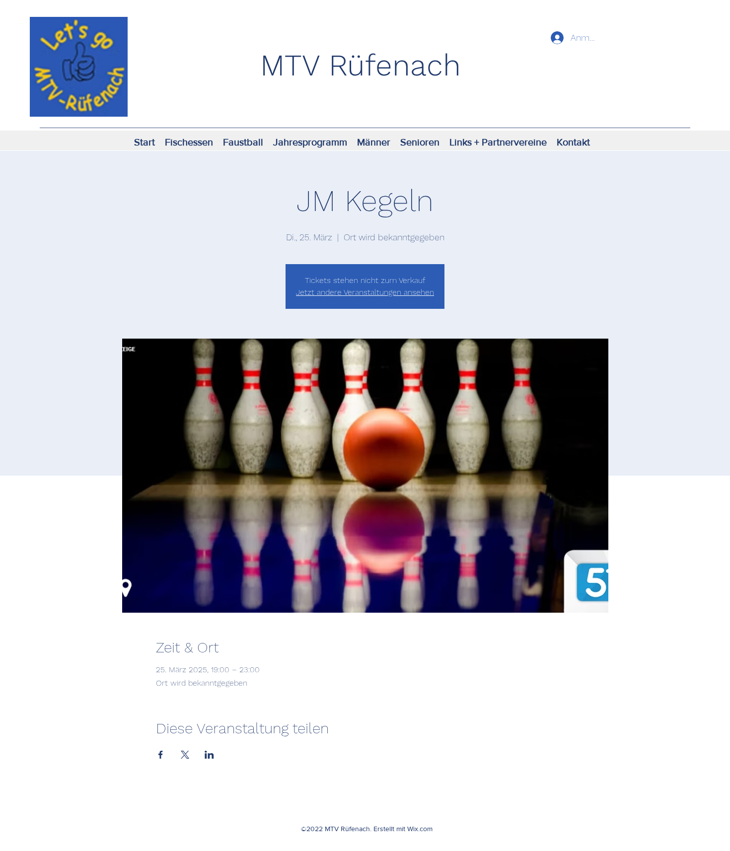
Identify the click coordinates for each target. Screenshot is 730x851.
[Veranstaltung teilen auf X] (185, 755)
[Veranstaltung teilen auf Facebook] (160, 755)
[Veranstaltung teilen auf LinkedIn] (209, 755)
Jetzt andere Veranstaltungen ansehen (365, 292)
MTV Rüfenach (360, 65)
